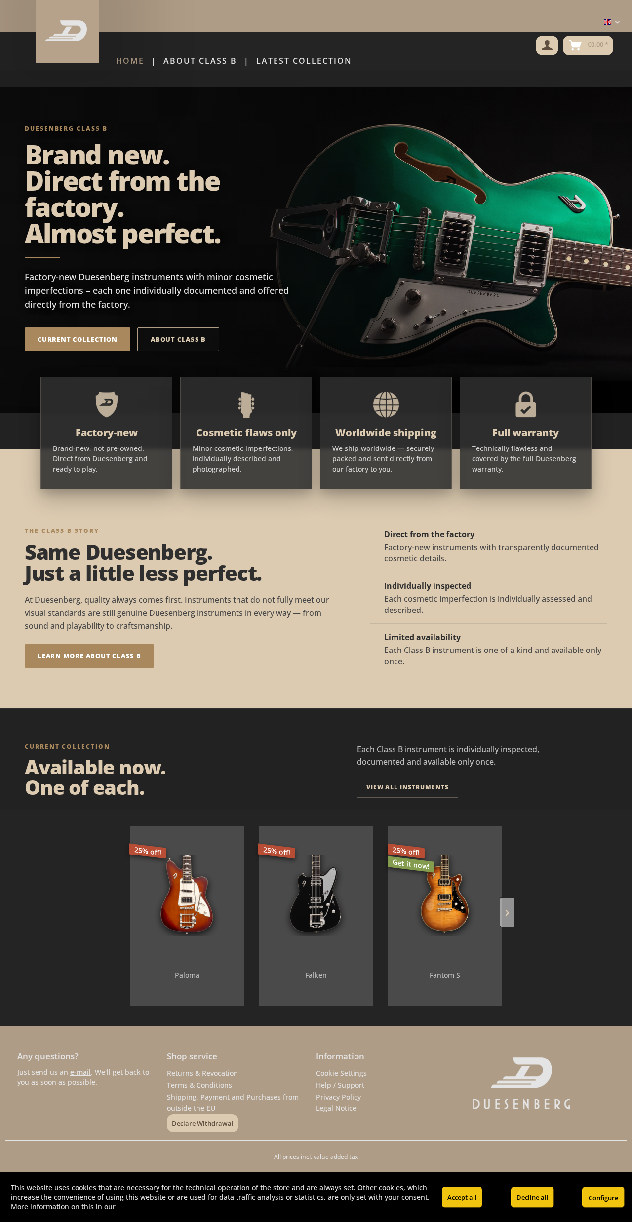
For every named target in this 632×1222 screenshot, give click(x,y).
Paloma (187, 974)
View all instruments (407, 787)
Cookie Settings (341, 1073)
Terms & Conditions (199, 1085)
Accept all (462, 1197)
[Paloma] (187, 895)
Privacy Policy (338, 1096)
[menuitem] (547, 45)
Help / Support (340, 1085)
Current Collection (78, 339)
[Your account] (547, 45)
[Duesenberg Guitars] (540, 1083)
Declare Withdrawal (203, 1123)
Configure (603, 1197)
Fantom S (445, 974)
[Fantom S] (445, 895)
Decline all (532, 1197)
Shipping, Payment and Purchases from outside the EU (233, 1102)
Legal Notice (336, 1108)
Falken (316, 974)
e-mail (80, 1072)
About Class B (178, 339)
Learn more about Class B (89, 656)
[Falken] (316, 895)
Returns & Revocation (202, 1073)
